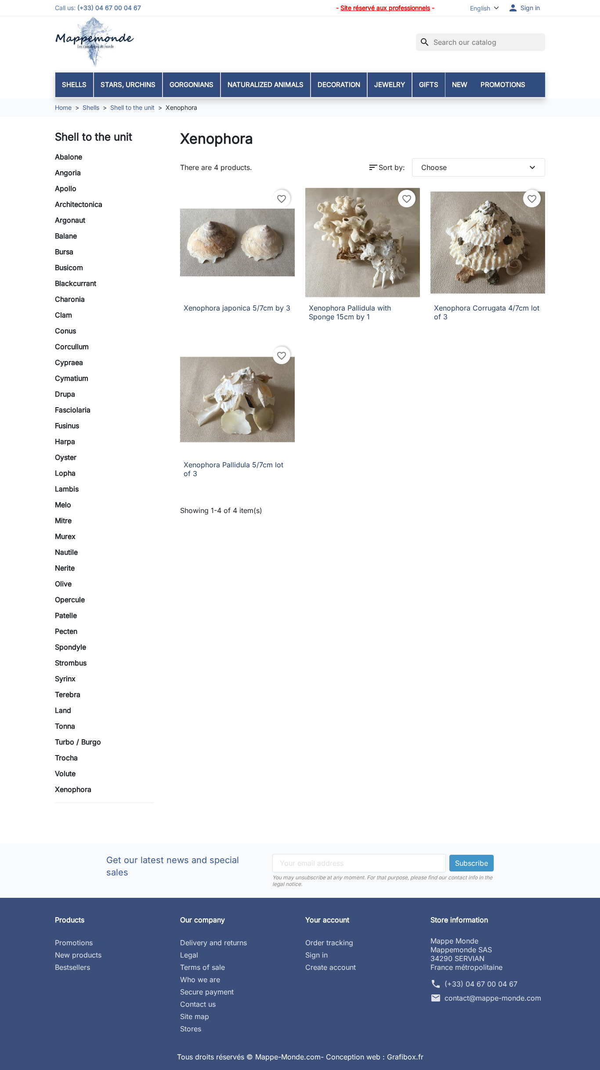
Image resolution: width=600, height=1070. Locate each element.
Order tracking (329, 942)
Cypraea (69, 362)
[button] (523, 8)
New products (78, 955)
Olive (63, 583)
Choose (479, 167)
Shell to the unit (93, 136)
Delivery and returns (213, 942)
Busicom (69, 267)
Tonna (65, 726)
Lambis (67, 488)
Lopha (65, 473)
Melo (63, 504)
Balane (66, 235)
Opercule (70, 599)
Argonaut (70, 220)
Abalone (68, 156)
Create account (330, 967)
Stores (190, 1028)
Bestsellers (72, 967)
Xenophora (73, 789)
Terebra (67, 694)
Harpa (65, 441)
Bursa (64, 251)
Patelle (66, 615)
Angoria (68, 172)
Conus (65, 330)
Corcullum (72, 346)
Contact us (198, 1004)
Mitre (63, 520)
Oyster (65, 457)
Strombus (71, 662)
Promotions (74, 942)
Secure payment (207, 991)
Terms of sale (202, 967)
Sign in (316, 955)
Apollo (65, 188)
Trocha (66, 757)
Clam (63, 315)
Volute (65, 773)
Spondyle (70, 647)
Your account (327, 919)
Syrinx (65, 678)
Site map (194, 1016)
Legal (189, 955)
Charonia (70, 299)
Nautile (66, 552)
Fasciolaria (72, 409)
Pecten (66, 631)
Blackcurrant (75, 283)
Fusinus (67, 425)
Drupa (65, 394)
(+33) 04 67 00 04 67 (481, 984)
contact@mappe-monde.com (493, 998)
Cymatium (71, 378)
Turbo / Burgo (78, 741)
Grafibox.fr (405, 1056)
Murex (65, 536)
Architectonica (78, 204)
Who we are (200, 979)
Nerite (65, 568)
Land (63, 710)
